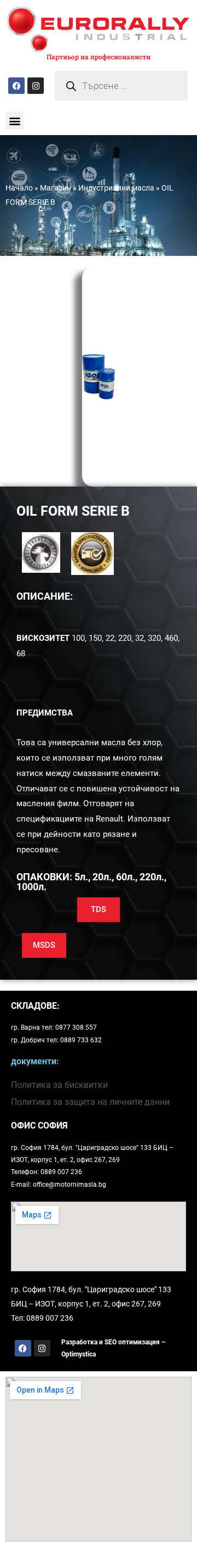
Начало (19, 187)
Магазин (55, 187)
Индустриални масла (116, 187)
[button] (14, 120)
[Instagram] (35, 85)
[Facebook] (16, 85)
